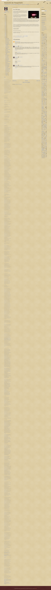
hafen (42, 79)
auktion (44, 36)
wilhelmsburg (45, 154)
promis (42, 122)
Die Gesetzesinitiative (7, 49)
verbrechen (43, 149)
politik (42, 121)
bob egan (46, 43)
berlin (44, 41)
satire (45, 127)
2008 (5, 34)
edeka (45, 53)
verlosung (46, 150)
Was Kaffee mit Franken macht (43, 22)
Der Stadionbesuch (7, 70)
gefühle (42, 69)
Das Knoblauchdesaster (8, 61)
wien (42, 154)
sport (42, 136)
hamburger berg (43, 80)
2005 (5, 37)
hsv (44, 85)
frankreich (43, 66)
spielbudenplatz (43, 135)
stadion (43, 139)
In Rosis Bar (43, 30)
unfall (42, 148)
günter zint (46, 78)
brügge (45, 45)
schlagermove (43, 129)
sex (44, 132)
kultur (45, 95)
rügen (43, 127)
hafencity (46, 79)
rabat (45, 123)
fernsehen (45, 61)
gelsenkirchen (43, 70)
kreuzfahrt (43, 95)
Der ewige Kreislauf (44, 26)
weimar (46, 152)
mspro (16, 41)
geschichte (42, 74)
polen (45, 120)
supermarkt (45, 141)
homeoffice (46, 84)
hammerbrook (43, 81)
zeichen (45, 156)
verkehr (42, 150)
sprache (46, 136)
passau (45, 117)
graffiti (45, 76)
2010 (5, 32)
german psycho (45, 73)
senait (42, 132)
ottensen (46, 114)
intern (42, 86)
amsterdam (45, 35)
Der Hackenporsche (7, 69)
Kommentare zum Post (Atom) (18, 84)
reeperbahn (45, 124)
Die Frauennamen (7, 65)
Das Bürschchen (7, 58)
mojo (45, 105)
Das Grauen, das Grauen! (7, 48)
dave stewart (43, 49)
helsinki (44, 82)
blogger (42, 43)
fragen (46, 64)
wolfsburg (43, 156)
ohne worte (45, 112)
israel (45, 87)
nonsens (42, 110)
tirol (42, 145)
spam (46, 134)
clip (44, 47)
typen (42, 147)
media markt (45, 103)
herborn (46, 83)
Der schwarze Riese (7, 71)
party (42, 117)
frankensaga (43, 65)
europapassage (43, 59)
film (44, 62)
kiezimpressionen (43, 91)
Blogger (36, 588)
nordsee (45, 110)
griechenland (45, 77)
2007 (5, 35)
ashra (42, 36)
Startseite (26, 80)
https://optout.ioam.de (6, 552)
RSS (4, 77)
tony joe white (45, 145)
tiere (46, 144)
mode (42, 105)
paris (45, 116)
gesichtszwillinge (43, 75)
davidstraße (46, 49)
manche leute (43, 101)
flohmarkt (43, 64)
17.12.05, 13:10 (20, 65)
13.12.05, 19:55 (18, 41)
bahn (44, 39)
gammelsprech (45, 68)
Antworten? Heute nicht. (44, 29)
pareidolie (43, 116)
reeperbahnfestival (45, 125)
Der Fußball (6, 50)
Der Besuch (6, 62)
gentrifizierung (45, 72)
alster (42, 34)
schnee (46, 129)
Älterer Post (38, 80)
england (43, 57)
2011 (5, 31)
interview (42, 87)
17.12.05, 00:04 (19, 52)
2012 (5, 30)
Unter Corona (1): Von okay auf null (44, 20)
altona (42, 35)
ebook (42, 53)
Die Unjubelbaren (7, 43)
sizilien (45, 133)
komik (45, 93)
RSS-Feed (23, 4)
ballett (46, 39)
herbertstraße (43, 83)
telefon (46, 143)
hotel (42, 85)
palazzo (46, 115)
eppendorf (45, 57)
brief (46, 44)
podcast (42, 120)
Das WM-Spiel (7, 60)
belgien (42, 41)
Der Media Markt (7, 59)
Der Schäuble (6, 56)
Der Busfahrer (6, 57)
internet (45, 86)
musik (43, 107)
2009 (5, 33)
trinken (46, 146)
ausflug (44, 37)
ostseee (42, 114)
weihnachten (43, 152)
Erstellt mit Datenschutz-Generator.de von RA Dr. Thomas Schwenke (7, 583)
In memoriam (27, 4)
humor (46, 85)
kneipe (42, 92)
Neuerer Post (14, 80)
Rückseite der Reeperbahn (13, 3)
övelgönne (44, 115)
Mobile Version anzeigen (26, 82)
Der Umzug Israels (7, 64)
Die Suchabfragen (7, 66)
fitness (44, 63)
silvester (42, 133)
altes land (45, 34)
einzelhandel (43, 54)
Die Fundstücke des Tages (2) (7, 44)
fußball (44, 67)
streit (42, 141)
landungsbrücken (43, 97)
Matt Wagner (16, 65)
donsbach (44, 51)
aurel (46, 36)
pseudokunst (43, 123)
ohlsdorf (42, 112)
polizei (46, 121)
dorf (46, 51)
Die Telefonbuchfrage (7, 68)
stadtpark (46, 139)
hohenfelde (43, 84)
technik (43, 143)
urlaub (44, 148)
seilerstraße (43, 131)
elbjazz (45, 55)
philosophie (44, 119)
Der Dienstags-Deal (7, 51)
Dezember (7, 38)
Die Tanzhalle (6, 67)
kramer (42, 94)
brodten (43, 45)
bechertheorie (43, 40)
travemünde (43, 146)
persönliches (43, 118)
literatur (43, 99)
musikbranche (43, 108)
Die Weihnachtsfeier (7, 63)
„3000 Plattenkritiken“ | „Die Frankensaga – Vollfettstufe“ (12, 4)
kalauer (45, 89)
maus (42, 103)
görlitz (43, 76)
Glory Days (43, 25)
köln (42, 93)
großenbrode (43, 78)
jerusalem (43, 88)
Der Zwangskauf (7, 42)
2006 (5, 36)
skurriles (43, 134)
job (44, 88)
